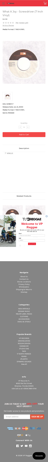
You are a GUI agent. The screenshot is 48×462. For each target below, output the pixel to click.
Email (20, 233)
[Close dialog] (47, 216)
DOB (20, 238)
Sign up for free (32, 243)
